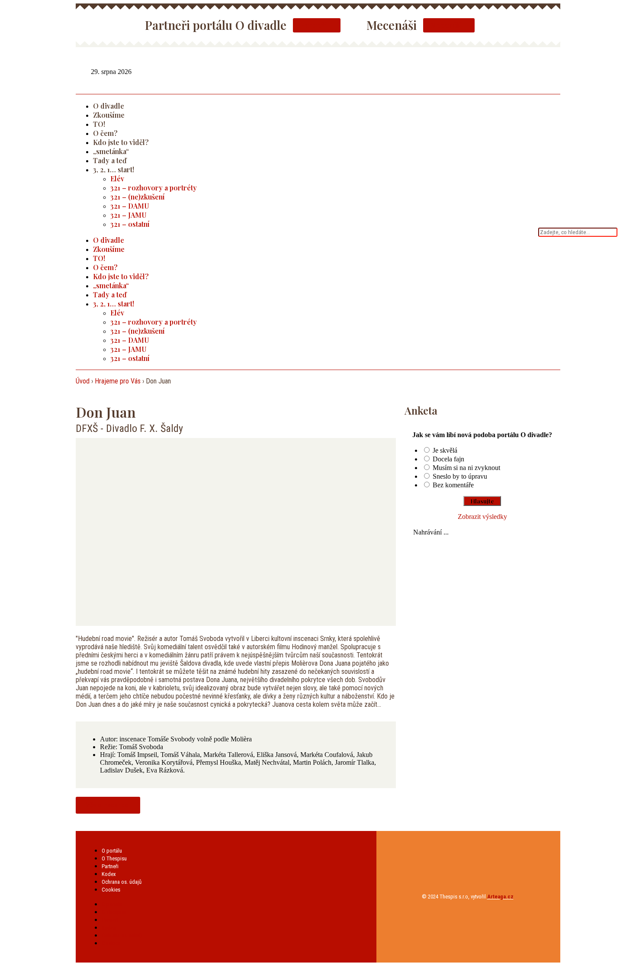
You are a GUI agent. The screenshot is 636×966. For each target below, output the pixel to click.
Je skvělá (445, 450)
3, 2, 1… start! (113, 169)
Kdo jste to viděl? (121, 142)
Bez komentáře (453, 485)
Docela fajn (448, 459)
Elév (117, 178)
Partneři (110, 866)
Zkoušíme (109, 114)
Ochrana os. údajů (121, 882)
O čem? (105, 133)
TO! (99, 124)
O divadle (108, 105)
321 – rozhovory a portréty (153, 187)
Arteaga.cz (500, 896)
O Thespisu (114, 858)
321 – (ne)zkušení (137, 196)
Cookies (111, 889)
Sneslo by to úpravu (460, 476)
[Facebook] (534, 70)
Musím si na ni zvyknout (466, 467)
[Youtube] (554, 70)
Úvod (83, 381)
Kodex (109, 874)
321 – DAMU (129, 205)
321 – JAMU (128, 214)
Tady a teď (109, 160)
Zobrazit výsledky (482, 516)
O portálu (112, 850)
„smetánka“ (111, 151)
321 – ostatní (130, 224)
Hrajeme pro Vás (118, 381)
